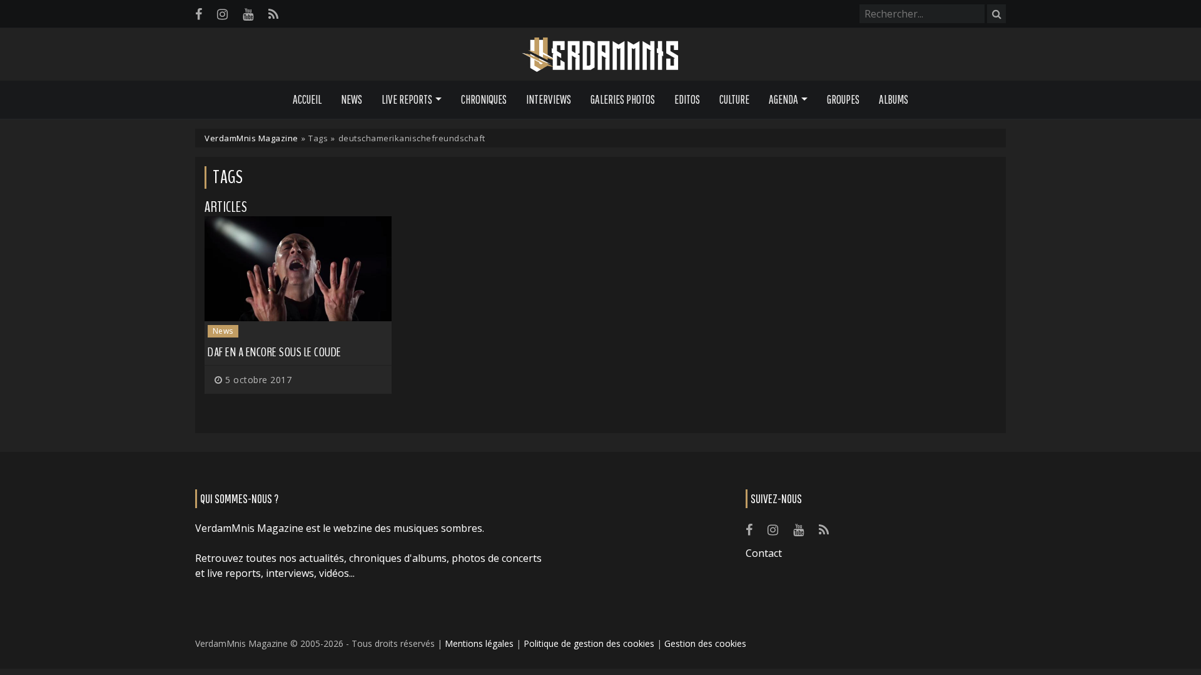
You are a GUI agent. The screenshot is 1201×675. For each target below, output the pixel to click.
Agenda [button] (783, 99)
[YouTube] (248, 14)
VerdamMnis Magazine (251, 138)
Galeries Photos (622, 99)
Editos (687, 99)
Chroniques (484, 99)
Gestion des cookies (705, 643)
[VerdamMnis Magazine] (600, 55)
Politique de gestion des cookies (589, 643)
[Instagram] (222, 14)
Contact (764, 553)
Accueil (307, 99)
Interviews (548, 99)
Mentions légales (479, 643)
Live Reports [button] (407, 99)
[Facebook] (198, 14)
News (351, 99)
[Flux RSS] (273, 14)
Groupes (843, 99)
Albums (893, 99)
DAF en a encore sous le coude (275, 352)
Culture (734, 99)
